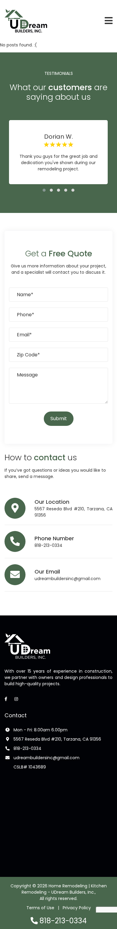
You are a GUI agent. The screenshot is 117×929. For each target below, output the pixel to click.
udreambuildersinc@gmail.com (67, 579)
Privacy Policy (77, 908)
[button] (44, 190)
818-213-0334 (48, 545)
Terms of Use (40, 908)
